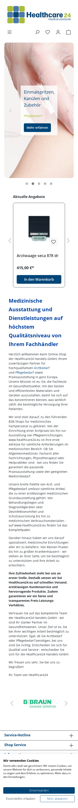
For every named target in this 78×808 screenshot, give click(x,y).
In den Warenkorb (39, 279)
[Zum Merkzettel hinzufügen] (53, 242)
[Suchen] (37, 32)
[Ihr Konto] (58, 32)
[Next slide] (67, 110)
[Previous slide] (10, 110)
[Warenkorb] (68, 32)
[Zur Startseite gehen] (39, 14)
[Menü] (9, 32)
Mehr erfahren (43, 124)
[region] (39, 241)
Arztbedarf (42, 368)
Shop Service (15, 744)
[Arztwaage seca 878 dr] (39, 228)
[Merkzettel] (47, 32)
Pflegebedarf (24, 372)
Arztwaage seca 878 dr (37, 255)
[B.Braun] (39, 703)
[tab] (27, 183)
